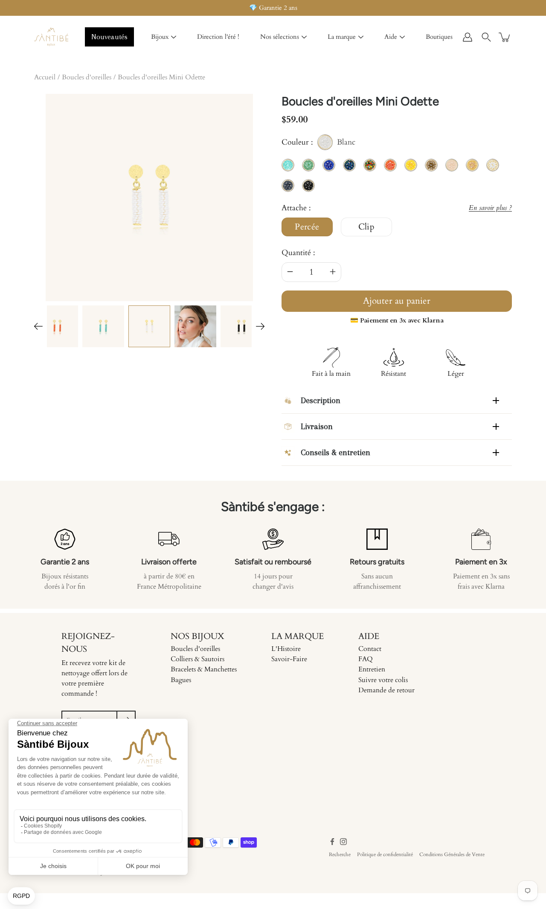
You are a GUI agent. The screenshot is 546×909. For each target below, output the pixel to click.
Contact (369, 648)
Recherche (340, 854)
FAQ (365, 659)
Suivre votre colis (383, 680)
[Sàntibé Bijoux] (51, 37)
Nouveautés (109, 36)
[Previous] (38, 326)
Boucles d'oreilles (86, 77)
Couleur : (318, 143)
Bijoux (159, 36)
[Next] (260, 326)
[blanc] (149, 326)
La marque (342, 36)
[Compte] (467, 37)
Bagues (181, 680)
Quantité (296, 252)
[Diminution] (290, 272)
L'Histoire (286, 648)
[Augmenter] (332, 272)
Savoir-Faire (289, 659)
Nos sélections (279, 36)
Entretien (371, 669)
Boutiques (439, 36)
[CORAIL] (57, 326)
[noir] (195, 326)
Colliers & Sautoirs (197, 659)
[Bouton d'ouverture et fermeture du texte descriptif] (496, 400)
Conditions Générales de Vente (452, 854)
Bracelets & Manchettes (204, 669)
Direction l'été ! (218, 36)
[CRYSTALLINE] (103, 326)
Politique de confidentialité (385, 854)
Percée (307, 226)
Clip (366, 226)
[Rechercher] (486, 37)
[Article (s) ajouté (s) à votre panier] (505, 37)
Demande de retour (386, 690)
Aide (390, 36)
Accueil (44, 77)
